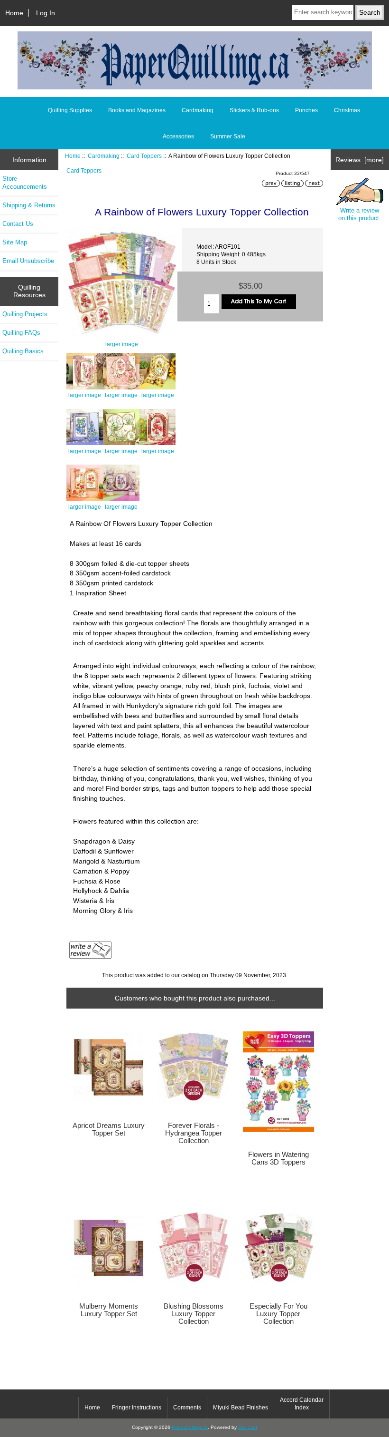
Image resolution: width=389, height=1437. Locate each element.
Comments (187, 1407)
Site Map (14, 242)
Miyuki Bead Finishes (240, 1407)
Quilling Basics (23, 351)
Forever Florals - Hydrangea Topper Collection (193, 1133)
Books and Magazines (137, 110)
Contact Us (17, 223)
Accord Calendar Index (302, 1404)
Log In (45, 13)
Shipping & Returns (29, 205)
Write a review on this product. (359, 214)
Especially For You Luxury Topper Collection (278, 1313)
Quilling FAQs (21, 332)
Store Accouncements (24, 182)
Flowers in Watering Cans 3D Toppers (278, 1158)
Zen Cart (247, 1427)
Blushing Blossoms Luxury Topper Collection (193, 1313)
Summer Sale (227, 136)
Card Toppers (144, 156)
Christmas (347, 110)
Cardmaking (104, 156)
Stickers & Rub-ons (254, 110)
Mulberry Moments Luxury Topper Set (108, 1310)
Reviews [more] (359, 160)
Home (14, 13)
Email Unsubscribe (28, 260)
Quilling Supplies (70, 110)
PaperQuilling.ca (190, 1427)
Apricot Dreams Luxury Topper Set (109, 1129)
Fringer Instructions (136, 1407)
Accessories (178, 136)
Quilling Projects (24, 314)
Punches (306, 110)
